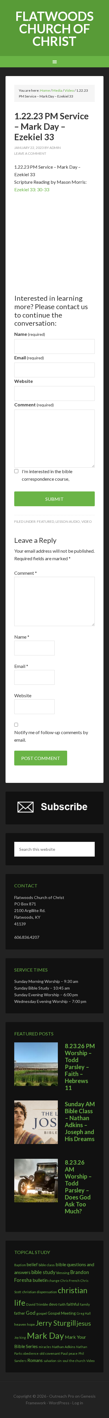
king (22, 1337)
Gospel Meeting (62, 1313)
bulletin (40, 1280)
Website (23, 381)
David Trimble (37, 1304)
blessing (62, 1273)
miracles (45, 1347)
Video (86, 521)
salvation (50, 1361)
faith (62, 1304)
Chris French (70, 1280)
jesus (84, 1323)
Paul (64, 1353)
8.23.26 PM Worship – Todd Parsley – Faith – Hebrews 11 (80, 1066)
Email (29, 357)
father (19, 1313)
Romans (35, 1360)
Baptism (20, 1265)
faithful (73, 1304)
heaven (20, 1324)
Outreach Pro (61, 1396)
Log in (77, 1402)
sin (59, 1361)
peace (73, 1353)
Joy (16, 1337)
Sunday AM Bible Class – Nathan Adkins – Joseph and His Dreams (80, 1121)
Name (29, 334)
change (54, 1280)
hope (31, 1324)
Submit (54, 499)
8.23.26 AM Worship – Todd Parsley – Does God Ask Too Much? (78, 1187)
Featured (45, 521)
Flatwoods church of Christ (54, 28)
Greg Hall (84, 1313)
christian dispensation (39, 1292)
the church (77, 1361)
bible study (43, 1272)
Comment (34, 404)
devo (53, 1304)
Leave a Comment (30, 153)
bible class (47, 1265)
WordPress (59, 1402)
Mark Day (45, 1335)
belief (32, 1264)
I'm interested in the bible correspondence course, (47, 475)
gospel (41, 1313)
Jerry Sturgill (56, 1323)
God (30, 1313)
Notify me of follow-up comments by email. (51, 736)
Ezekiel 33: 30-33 (31, 189)
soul (65, 1361)
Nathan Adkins (63, 1347)
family (85, 1304)
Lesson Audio (68, 521)
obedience (31, 1353)
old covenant (50, 1353)
